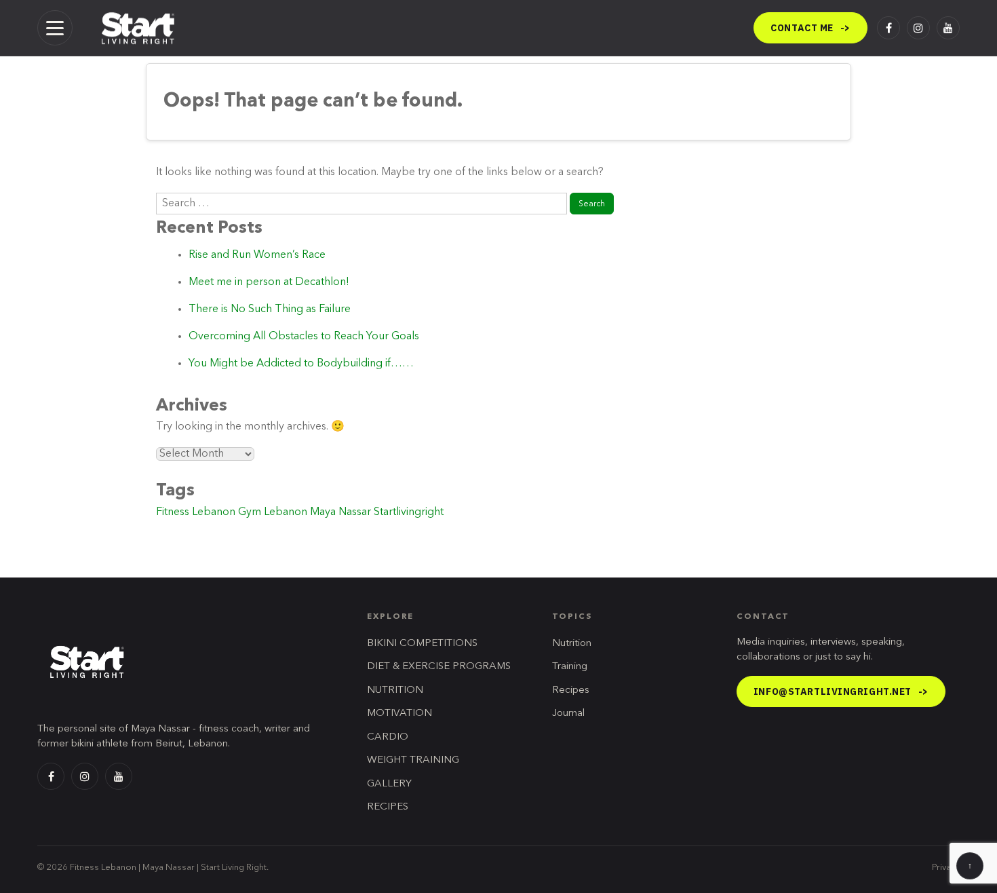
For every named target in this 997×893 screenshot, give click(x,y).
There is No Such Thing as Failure (270, 309)
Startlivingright (409, 512)
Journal (568, 713)
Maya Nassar (340, 512)
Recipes (570, 690)
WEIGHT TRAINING (413, 760)
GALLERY (389, 784)
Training (569, 667)
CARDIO (387, 737)
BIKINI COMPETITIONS (422, 644)
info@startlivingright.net (841, 691)
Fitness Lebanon (195, 512)
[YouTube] (948, 27)
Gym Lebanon (272, 512)
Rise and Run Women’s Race (257, 255)
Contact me (810, 28)
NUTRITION (395, 690)
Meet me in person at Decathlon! (269, 282)
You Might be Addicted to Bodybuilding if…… (301, 363)
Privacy (946, 867)
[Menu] (55, 27)
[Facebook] (888, 27)
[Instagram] (918, 27)
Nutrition (571, 644)
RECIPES (387, 807)
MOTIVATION (399, 713)
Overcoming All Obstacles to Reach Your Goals (304, 336)
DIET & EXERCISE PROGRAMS (439, 667)
